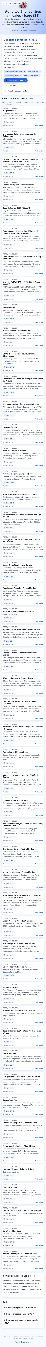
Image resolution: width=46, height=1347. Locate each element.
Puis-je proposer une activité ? (20, 1314)
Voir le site (39, 125)
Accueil (12, 31)
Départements (22, 31)
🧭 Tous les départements (16, 91)
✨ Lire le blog (11, 85)
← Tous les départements (12, 3)
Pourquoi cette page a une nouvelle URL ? (21, 1321)
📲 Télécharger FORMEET (15, 80)
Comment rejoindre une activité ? (21, 1307)
